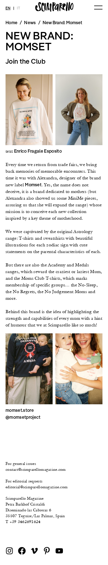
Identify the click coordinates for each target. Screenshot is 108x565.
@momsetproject (23, 417)
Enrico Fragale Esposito (38, 151)
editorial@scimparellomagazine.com (37, 486)
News (30, 22)
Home (11, 22)
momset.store (20, 410)
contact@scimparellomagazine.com (36, 469)
